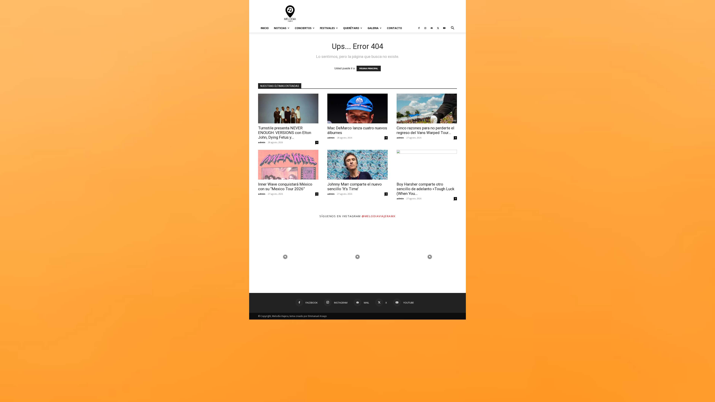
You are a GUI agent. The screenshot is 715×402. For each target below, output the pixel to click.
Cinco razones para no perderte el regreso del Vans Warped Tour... (425, 130)
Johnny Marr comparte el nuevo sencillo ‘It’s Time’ (354, 186)
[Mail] (431, 28)
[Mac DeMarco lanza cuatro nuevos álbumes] (357, 108)
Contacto (394, 28)
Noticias (280, 28)
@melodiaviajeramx (378, 216)
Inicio (265, 28)
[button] (452, 28)
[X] (438, 28)
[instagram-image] (285, 257)
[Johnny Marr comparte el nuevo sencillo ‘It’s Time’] (357, 165)
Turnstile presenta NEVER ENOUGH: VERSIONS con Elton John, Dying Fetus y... (284, 133)
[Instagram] (425, 28)
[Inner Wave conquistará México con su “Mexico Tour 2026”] (288, 165)
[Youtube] (444, 28)
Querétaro (351, 28)
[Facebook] (419, 28)
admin (261, 142)
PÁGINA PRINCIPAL (368, 68)
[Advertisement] (389, 13)
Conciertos (303, 28)
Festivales (327, 28)
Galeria (373, 28)
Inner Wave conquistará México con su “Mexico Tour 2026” (285, 186)
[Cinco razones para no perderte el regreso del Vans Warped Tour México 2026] (427, 108)
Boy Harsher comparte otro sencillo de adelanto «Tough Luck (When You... (425, 189)
